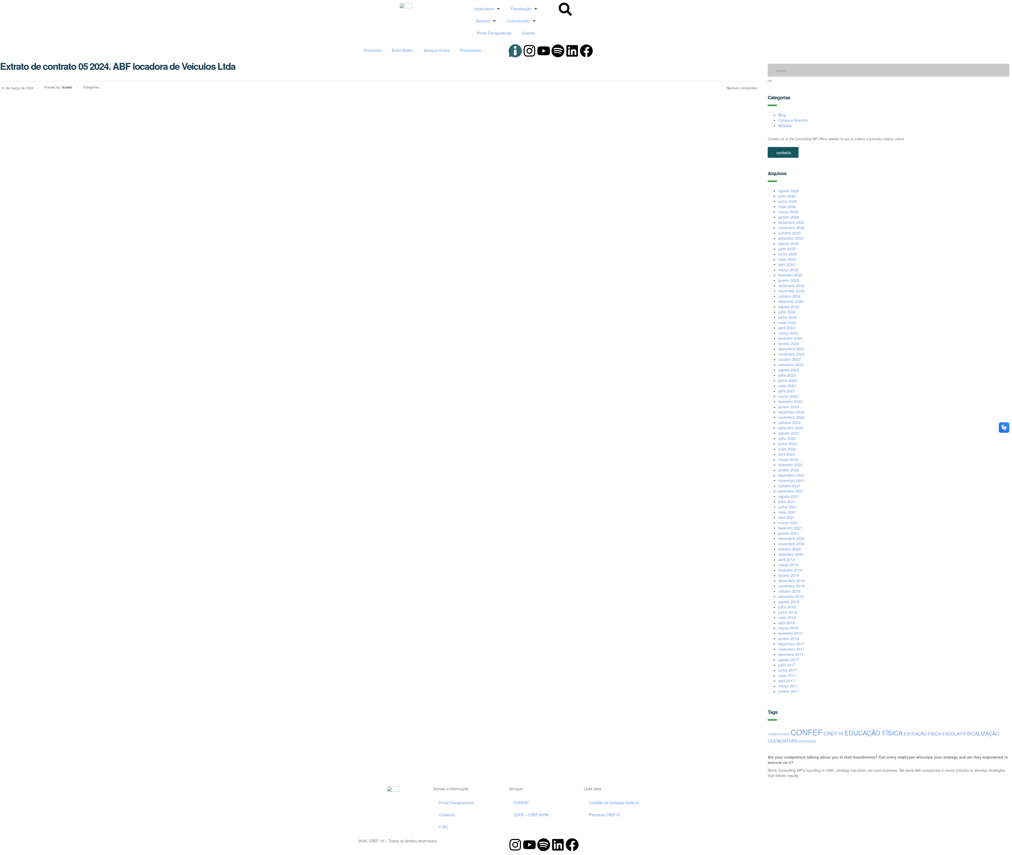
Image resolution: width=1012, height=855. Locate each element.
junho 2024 (787, 317)
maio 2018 (787, 617)
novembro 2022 (791, 417)
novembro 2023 (791, 354)
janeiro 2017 (788, 691)
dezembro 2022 (791, 412)
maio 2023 (787, 385)
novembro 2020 (791, 543)
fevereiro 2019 (790, 570)
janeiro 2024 (788, 343)
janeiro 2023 (788, 406)
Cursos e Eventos (793, 120)
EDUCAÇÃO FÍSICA (873, 732)
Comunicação (518, 20)
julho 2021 (787, 501)
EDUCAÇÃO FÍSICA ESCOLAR (933, 733)
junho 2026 (787, 201)
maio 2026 (787, 206)
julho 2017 (787, 664)
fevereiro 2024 (790, 338)
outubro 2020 (789, 549)
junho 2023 (787, 380)
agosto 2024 (788, 306)
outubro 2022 (789, 422)
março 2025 (788, 269)
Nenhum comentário (742, 87)
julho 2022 (787, 438)
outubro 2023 (789, 359)
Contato (528, 33)
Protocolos (372, 50)
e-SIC (443, 826)
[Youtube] (543, 50)
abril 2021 (786, 517)
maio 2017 (787, 675)
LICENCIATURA (782, 741)
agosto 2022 (788, 433)
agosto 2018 (788, 601)
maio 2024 (787, 322)
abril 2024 (786, 327)
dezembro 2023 (791, 348)
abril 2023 (786, 391)
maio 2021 (787, 512)
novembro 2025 (791, 227)
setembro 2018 (791, 596)
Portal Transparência (494, 33)
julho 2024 (787, 312)
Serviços (483, 20)
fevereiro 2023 (790, 401)
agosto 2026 (788, 190)
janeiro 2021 (788, 533)
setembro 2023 (791, 364)
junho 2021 (787, 506)
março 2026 (788, 211)
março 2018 (788, 628)
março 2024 (788, 333)
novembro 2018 (791, 585)
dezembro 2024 (791, 285)
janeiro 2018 (788, 638)
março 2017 (788, 686)
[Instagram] (529, 50)
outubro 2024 (789, 296)
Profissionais (470, 50)
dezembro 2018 (791, 580)
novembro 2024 (791, 290)
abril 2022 (786, 454)
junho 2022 (787, 443)
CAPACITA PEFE (779, 734)
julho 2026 (787, 196)
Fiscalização (521, 8)
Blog (782, 114)
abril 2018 (786, 622)
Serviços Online (437, 50)
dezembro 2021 (791, 475)
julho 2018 (787, 607)
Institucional (484, 8)
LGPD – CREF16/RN (531, 814)
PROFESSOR (807, 741)
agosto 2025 (788, 243)
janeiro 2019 (788, 575)
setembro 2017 (791, 654)
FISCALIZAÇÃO (981, 733)
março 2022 (788, 459)
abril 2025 (786, 264)
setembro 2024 (791, 301)
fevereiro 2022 (790, 464)
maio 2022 (787, 448)
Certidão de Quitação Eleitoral (614, 802)
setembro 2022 (791, 427)
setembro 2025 (791, 238)
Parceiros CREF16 (604, 814)
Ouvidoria (447, 814)
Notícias (785, 125)
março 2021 (788, 522)
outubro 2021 (789, 485)
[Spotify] (558, 50)
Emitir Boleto (402, 50)
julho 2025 (787, 248)
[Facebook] (586, 50)
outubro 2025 (789, 232)
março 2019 (788, 564)
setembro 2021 (791, 491)
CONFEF (807, 732)
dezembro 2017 (791, 643)
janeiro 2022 (788, 470)
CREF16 (833, 733)
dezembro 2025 (791, 222)
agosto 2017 (788, 659)
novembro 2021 (791, 480)
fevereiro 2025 (790, 275)
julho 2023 (787, 375)
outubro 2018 (789, 591)
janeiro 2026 (788, 217)
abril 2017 (786, 680)
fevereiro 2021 (790, 527)
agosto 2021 (788, 496)
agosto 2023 (788, 369)
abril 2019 (786, 559)
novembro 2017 (791, 649)
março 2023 (788, 396)
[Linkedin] (572, 50)
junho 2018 (787, 612)
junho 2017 (787, 670)
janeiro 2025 (788, 280)
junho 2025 (787, 254)
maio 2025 (787, 259)
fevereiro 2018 (790, 633)
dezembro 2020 (791, 538)
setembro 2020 (791, 554)
